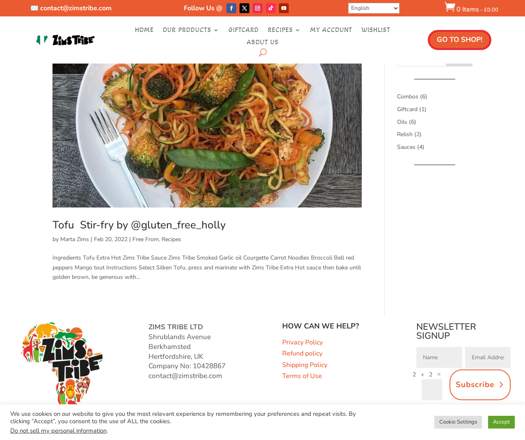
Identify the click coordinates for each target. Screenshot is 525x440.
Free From (145, 239)
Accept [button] (501, 422)
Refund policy (302, 353)
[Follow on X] (244, 8)
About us (262, 42)
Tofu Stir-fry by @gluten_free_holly (139, 225)
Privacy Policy (302, 342)
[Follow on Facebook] (231, 8)
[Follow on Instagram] (257, 8)
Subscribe (475, 384)
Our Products (187, 30)
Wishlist (375, 30)
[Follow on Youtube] (284, 8)
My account (331, 30)
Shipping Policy (304, 364)
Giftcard (243, 30)
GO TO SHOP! (459, 39)
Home (144, 30)
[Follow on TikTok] (271, 8)
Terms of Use (302, 376)
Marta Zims (74, 239)
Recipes (280, 30)
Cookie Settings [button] (458, 422)
